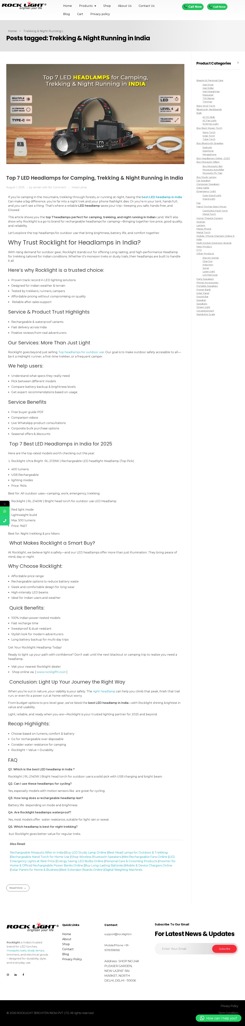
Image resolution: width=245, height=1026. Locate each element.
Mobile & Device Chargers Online (148, 865)
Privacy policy (100, 14)
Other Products (205, 253)
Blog (66, 14)
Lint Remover (210, 275)
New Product (204, 246)
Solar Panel (202, 293)
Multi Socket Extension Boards (214, 242)
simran (37, 187)
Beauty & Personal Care (209, 80)
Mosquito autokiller (213, 169)
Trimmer (207, 101)
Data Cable (202, 187)
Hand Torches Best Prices (211, 206)
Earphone (207, 151)
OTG (199, 249)
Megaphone (209, 154)
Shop (107, 6)
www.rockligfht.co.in (51, 672)
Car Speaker (203, 180)
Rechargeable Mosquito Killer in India (36, 852)
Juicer (205, 268)
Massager (207, 95)
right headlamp (104, 691)
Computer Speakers (207, 184)
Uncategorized (205, 310)
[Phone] (5, 520)
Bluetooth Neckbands (209, 109)
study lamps (35, 950)
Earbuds (207, 147)
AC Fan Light (209, 120)
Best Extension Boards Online (81, 869)
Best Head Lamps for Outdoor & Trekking (138, 852)
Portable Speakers (207, 286)
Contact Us (146, 6)
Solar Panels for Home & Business (35, 869)
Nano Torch (208, 132)
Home (67, 6)
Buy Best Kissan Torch (209, 128)
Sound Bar (202, 296)
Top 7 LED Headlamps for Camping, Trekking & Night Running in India (94, 177)
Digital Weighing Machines (123, 869)
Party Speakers (205, 279)
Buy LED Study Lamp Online (85, 852)
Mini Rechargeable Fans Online (145, 857)
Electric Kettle (210, 258)
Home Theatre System (209, 218)
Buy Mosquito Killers (208, 161)
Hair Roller (208, 88)
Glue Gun (207, 261)
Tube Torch (208, 139)
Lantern (200, 225)
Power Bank (203, 289)
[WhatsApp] (5, 511)
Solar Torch (208, 135)
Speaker (201, 300)
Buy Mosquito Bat (212, 166)
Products (86, 6)
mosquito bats (16, 950)
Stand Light (208, 199)
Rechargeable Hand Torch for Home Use (40, 857)
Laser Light (208, 271)
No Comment (57, 187)
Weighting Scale (205, 314)
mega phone (203, 228)
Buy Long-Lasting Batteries (104, 865)
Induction (207, 264)
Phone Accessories (207, 282)
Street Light (203, 307)
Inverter (200, 221)
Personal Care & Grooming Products (131, 861)
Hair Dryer (207, 84)
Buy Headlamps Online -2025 (213, 158)
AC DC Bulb (208, 117)
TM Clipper (208, 98)
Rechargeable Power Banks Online (57, 865)
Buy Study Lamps (206, 177)
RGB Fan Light (210, 124)
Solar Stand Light (211, 195)
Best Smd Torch (205, 105)
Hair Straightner (211, 91)
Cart (80, 14)
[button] (218, 1018)
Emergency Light (206, 191)
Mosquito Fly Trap (212, 173)
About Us (124, 6)
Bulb (199, 113)
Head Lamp (79, 187)
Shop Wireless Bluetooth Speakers (96, 857)
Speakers (201, 303)
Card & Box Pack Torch (215, 210)
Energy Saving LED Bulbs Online (79, 861)
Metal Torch (209, 214)
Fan (198, 203)
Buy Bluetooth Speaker (209, 143)
